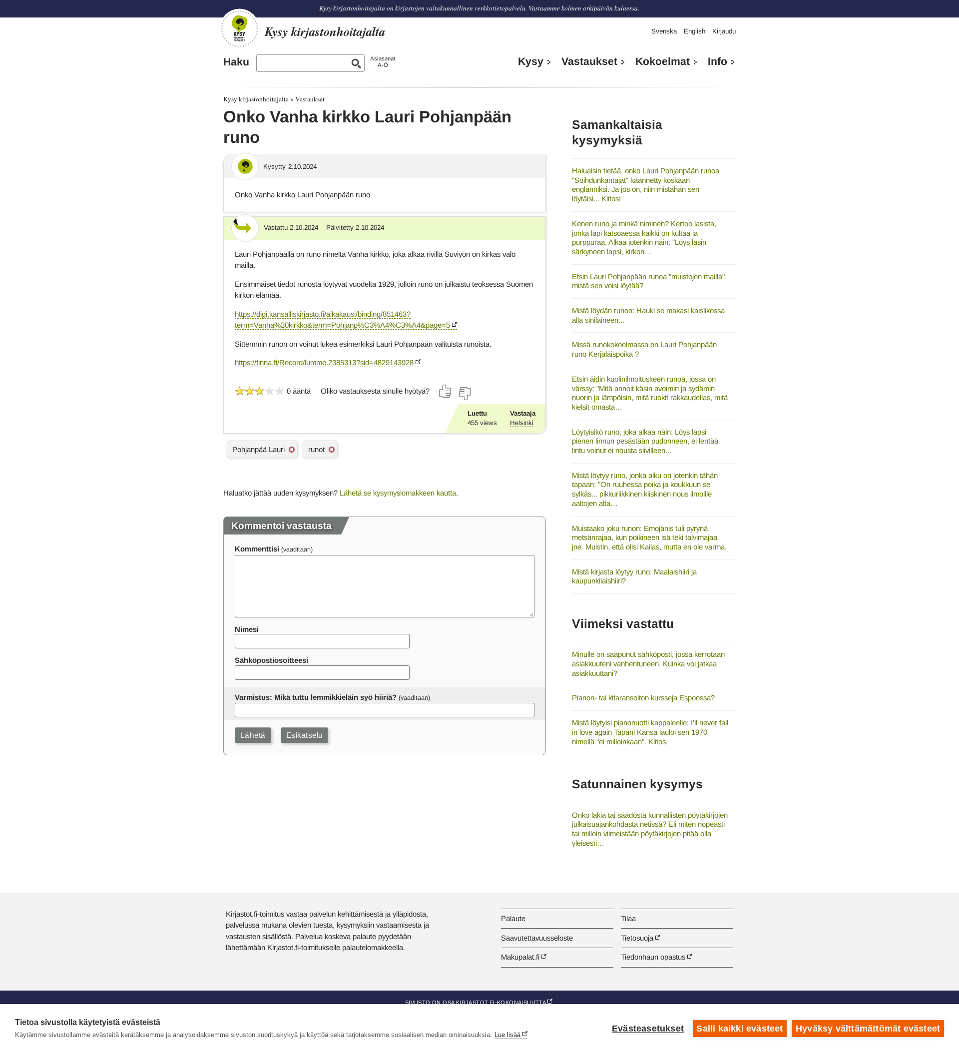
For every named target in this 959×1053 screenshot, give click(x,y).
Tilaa (628, 918)
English (694, 31)
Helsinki (521, 423)
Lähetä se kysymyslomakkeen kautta (398, 493)
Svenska (664, 31)
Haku (236, 62)
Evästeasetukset (648, 1029)
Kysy (530, 61)
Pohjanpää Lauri (258, 449)
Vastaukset (589, 61)
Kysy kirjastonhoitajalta (256, 98)
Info (717, 61)
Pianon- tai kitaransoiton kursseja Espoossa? (643, 697)
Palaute (513, 918)
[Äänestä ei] (464, 393)
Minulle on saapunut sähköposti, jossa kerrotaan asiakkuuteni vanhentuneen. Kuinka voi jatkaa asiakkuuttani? (648, 663)
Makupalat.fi (520, 957)
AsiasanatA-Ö (382, 61)
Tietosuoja (637, 938)
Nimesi (247, 629)
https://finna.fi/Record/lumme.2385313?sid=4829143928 (324, 362)
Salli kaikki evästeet (739, 1029)
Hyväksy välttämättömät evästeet (868, 1029)
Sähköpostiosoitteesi (271, 660)
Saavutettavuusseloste (537, 938)
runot (316, 449)
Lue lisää (507, 1035)
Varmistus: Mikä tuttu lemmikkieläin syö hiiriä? (316, 697)
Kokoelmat (662, 61)
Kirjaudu (724, 31)
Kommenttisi (257, 548)
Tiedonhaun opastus (653, 957)
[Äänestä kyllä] (445, 391)
